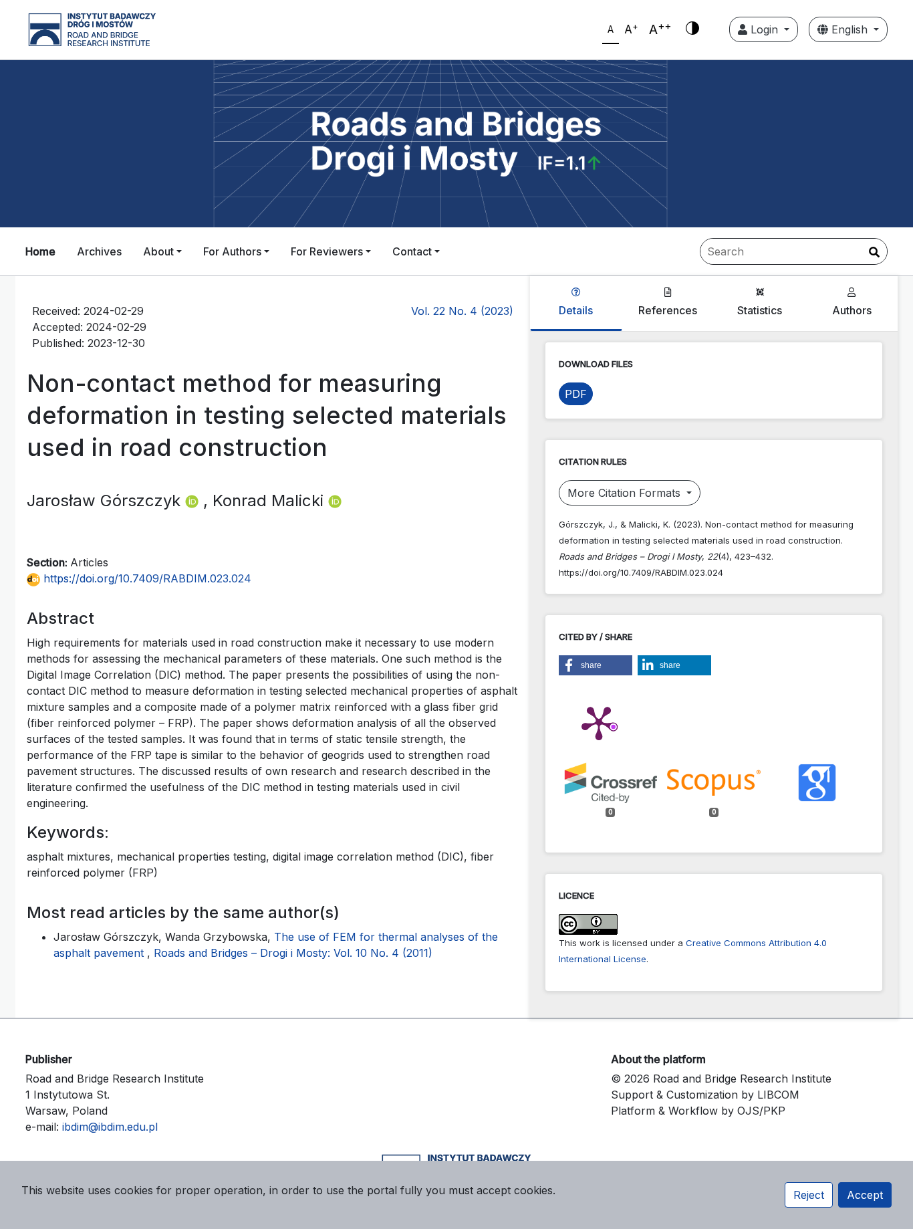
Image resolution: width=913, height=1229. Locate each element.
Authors (852, 310)
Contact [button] (412, 251)
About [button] (158, 251)
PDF (576, 394)
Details (576, 310)
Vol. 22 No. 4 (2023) (462, 311)
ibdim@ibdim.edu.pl (110, 1126)
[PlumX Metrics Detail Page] (599, 722)
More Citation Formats (625, 492)
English (849, 29)
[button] (595, 665)
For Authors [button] (232, 251)
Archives (99, 251)
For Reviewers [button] (327, 251)
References (667, 310)
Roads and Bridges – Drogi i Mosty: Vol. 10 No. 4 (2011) (293, 953)
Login (764, 29)
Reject (808, 1195)
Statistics (759, 310)
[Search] (874, 252)
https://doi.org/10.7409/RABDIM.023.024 (145, 578)
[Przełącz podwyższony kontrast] (692, 29)
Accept (865, 1195)
